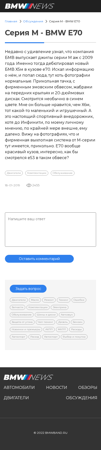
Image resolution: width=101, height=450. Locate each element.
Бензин (77, 322)
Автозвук (67, 314)
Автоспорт (18, 336)
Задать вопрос (28, 288)
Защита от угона (22, 322)
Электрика (59, 307)
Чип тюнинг (45, 322)
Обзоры (87, 387)
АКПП (49, 329)
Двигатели (14, 173)
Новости (56, 387)
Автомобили (19, 387)
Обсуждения (33, 21)
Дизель (63, 322)
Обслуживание (63, 173)
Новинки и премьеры (26, 329)
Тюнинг (63, 299)
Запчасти (17, 307)
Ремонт (49, 299)
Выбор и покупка (74, 336)
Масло (35, 299)
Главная (11, 21)
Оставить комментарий (39, 259)
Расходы (76, 329)
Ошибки (79, 299)
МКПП (62, 329)
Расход (34, 336)
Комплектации (36, 173)
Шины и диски (46, 314)
